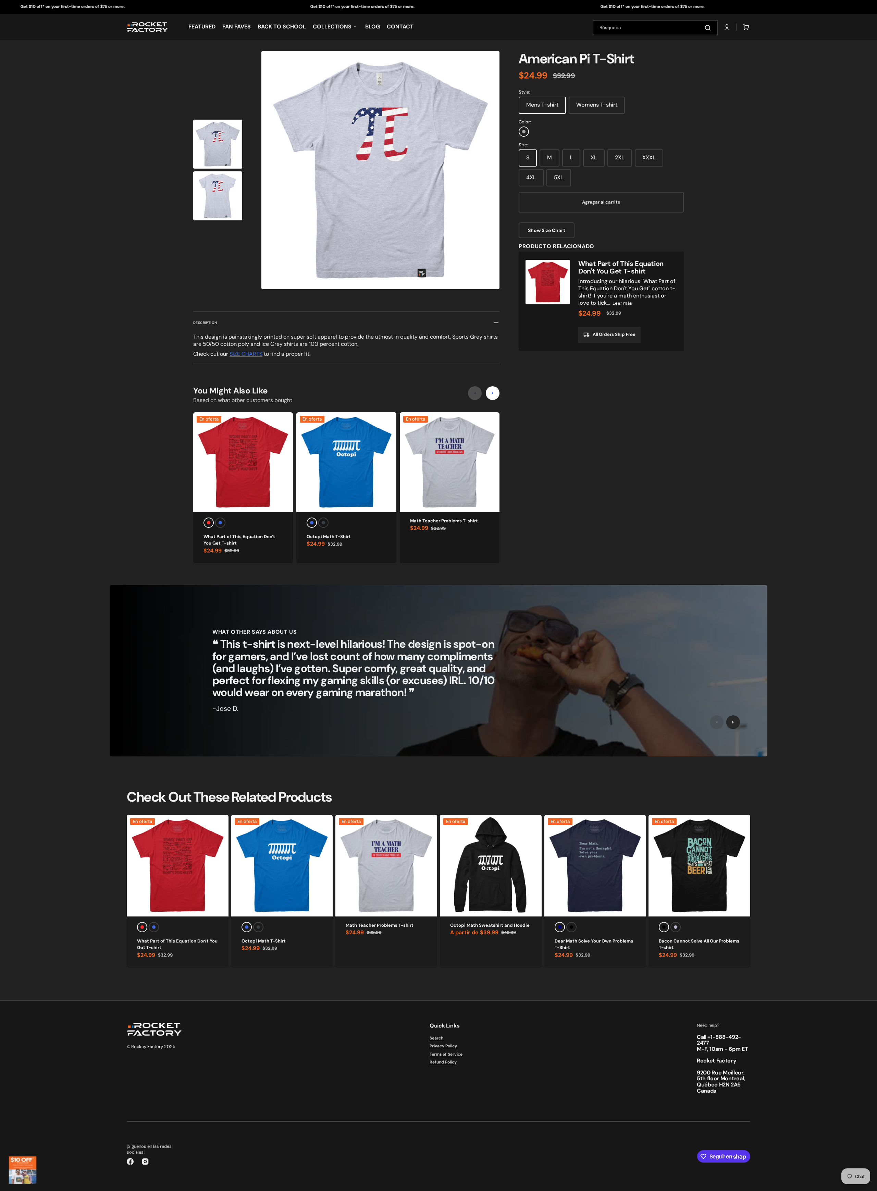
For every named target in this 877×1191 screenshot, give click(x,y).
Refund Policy (443, 1062)
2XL (620, 157)
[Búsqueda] (709, 27)
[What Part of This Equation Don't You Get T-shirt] (601, 301)
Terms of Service (446, 1054)
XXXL (649, 157)
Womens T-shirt (596, 104)
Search (436, 1038)
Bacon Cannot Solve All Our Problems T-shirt (699, 944)
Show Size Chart (546, 230)
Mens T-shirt (542, 104)
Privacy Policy (443, 1046)
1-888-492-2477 (719, 1040)
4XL (531, 177)
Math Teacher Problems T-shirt (444, 521)
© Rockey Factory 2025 (151, 1046)
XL (594, 157)
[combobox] (655, 27)
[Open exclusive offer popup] (22, 1170)
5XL (559, 177)
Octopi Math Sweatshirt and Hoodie (490, 925)
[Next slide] (492, 393)
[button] (726, 27)
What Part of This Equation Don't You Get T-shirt (239, 540)
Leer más (622, 303)
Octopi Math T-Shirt (329, 536)
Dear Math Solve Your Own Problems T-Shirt (594, 944)
